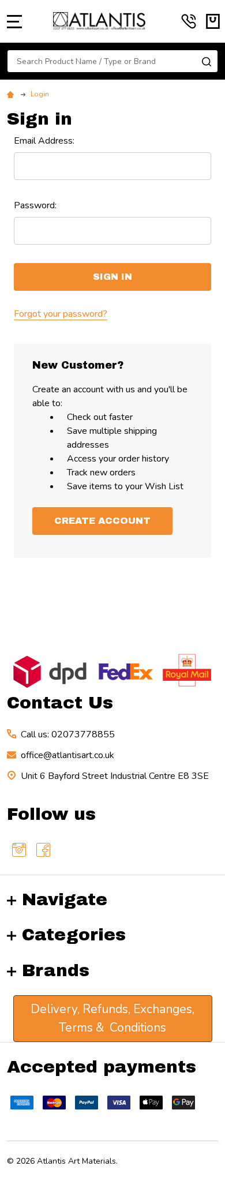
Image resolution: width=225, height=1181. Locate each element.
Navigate (64, 899)
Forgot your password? (60, 314)
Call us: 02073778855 (68, 734)
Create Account (102, 521)
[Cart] (213, 21)
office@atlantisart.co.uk (67, 755)
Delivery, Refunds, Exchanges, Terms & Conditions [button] (112, 1018)
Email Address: (44, 140)
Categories (74, 934)
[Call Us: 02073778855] (189, 21)
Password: (35, 205)
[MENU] (14, 21)
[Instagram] (19, 849)
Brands (55, 970)
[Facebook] (43, 849)
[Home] (12, 94)
